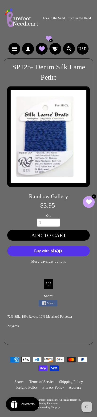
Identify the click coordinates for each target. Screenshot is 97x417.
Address (75, 387)
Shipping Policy (71, 382)
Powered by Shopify (48, 407)
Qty (48, 215)
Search (19, 382)
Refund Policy (27, 387)
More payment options (48, 261)
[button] (49, 38)
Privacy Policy (53, 387)
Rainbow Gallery (48, 196)
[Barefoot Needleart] (21, 18)
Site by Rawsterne (48, 403)
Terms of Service (41, 382)
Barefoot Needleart (47, 399)
